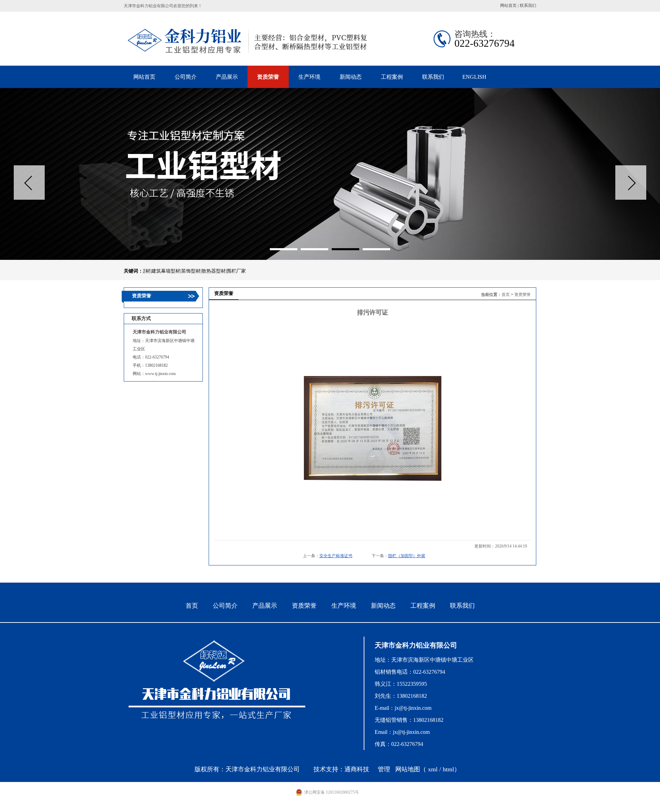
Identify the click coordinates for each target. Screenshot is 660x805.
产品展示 (264, 605)
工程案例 (422, 605)
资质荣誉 (522, 294)
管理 (384, 769)
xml (433, 769)
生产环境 (343, 605)
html (448, 769)
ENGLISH (474, 77)
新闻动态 (383, 605)
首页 (506, 294)
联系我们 (528, 5)
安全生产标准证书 (335, 555)
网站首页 (508, 5)
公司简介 (225, 605)
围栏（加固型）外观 (406, 555)
